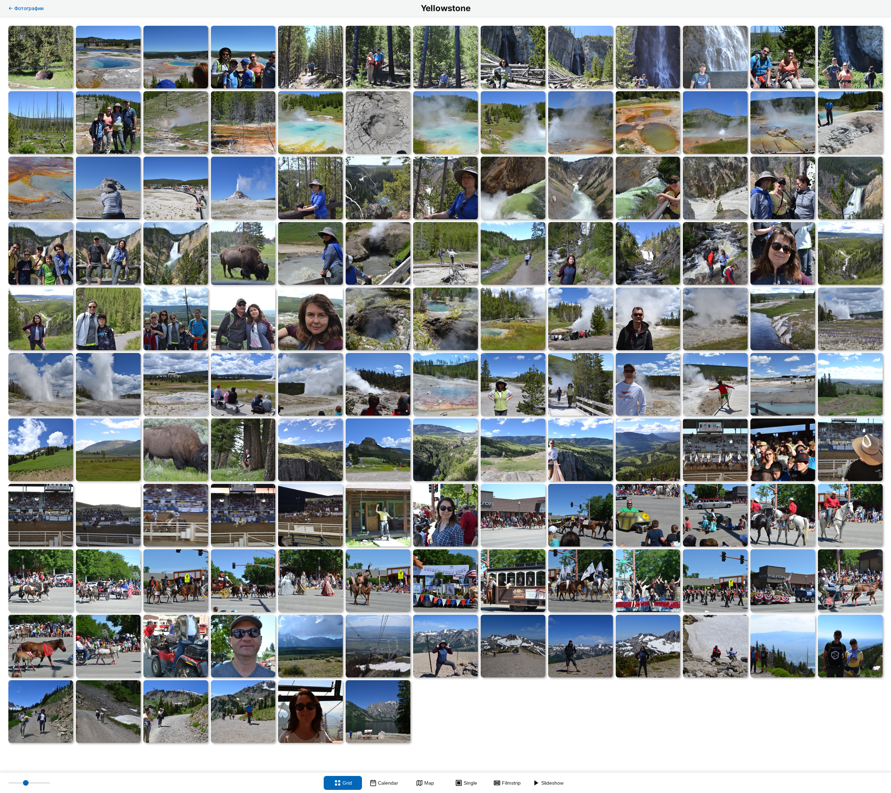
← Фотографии (26, 8)
